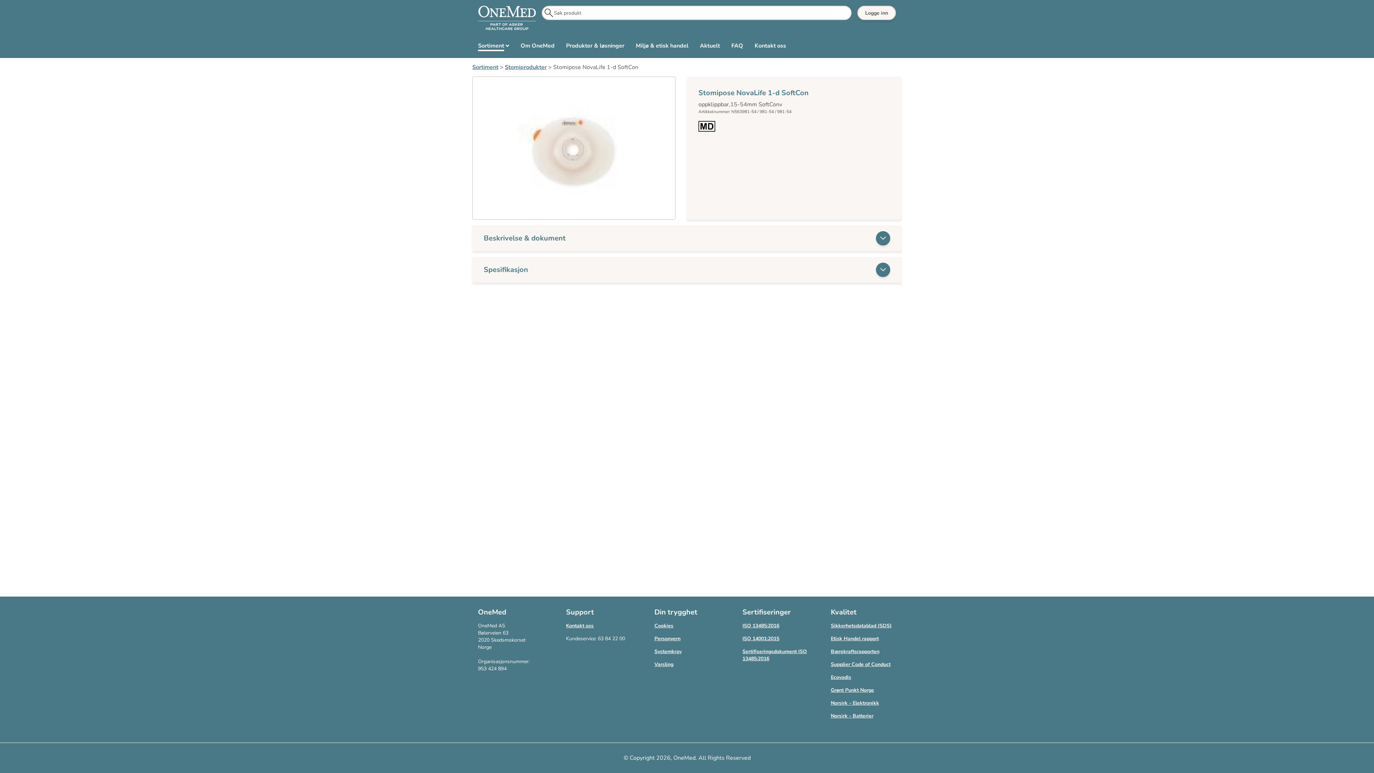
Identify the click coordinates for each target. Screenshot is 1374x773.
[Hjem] (507, 18)
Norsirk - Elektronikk (855, 703)
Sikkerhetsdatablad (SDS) (861, 625)
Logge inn (876, 13)
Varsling (663, 664)
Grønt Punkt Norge (852, 690)
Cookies (663, 625)
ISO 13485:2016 (760, 625)
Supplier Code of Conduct (861, 664)
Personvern (667, 638)
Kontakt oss (580, 625)
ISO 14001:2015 (760, 638)
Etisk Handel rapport (855, 638)
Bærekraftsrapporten (855, 651)
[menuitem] (493, 47)
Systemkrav (668, 651)
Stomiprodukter (526, 67)
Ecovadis (841, 677)
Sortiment (485, 67)
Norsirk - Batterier (852, 716)
